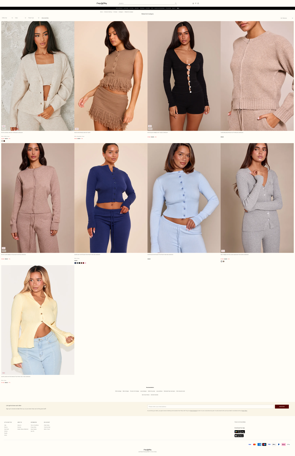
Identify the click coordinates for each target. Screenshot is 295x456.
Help (5, 425)
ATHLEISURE (168, 8)
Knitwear (115, 11)
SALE (178, 8)
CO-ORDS (148, 8)
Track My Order (47, 427)
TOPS (152, 8)
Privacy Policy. (244, 410)
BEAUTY (174, 8)
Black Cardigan (126, 391)
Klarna (5, 435)
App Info (32, 431)
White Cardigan (118, 391)
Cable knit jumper (151, 391)
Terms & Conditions (35, 425)
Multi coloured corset (180, 391)
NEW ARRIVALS (119, 8)
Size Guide (6, 429)
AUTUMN (131, 8)
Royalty (5, 433)
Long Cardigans (143, 391)
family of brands (193, 410)
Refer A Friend (47, 429)
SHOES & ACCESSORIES (159, 8)
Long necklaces (159, 391)
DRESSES (137, 8)
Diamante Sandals (154, 394)
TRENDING (142, 8)
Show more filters (45, 17)
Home (101, 11)
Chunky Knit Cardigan (134, 391)
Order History (46, 425)
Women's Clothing (108, 11)
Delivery (6, 431)
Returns (6, 427)
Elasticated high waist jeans (169, 391)
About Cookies (34, 429)
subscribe (282, 406)
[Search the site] (175, 3)
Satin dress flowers (146, 394)
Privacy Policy (33, 427)
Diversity (19, 427)
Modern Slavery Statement (23, 429)
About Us (19, 425)
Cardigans (121, 11)
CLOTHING (126, 8)
